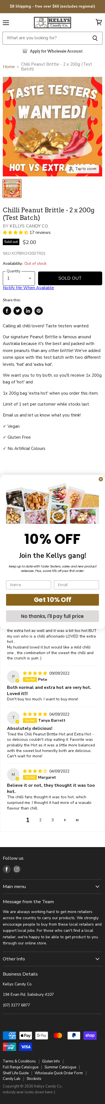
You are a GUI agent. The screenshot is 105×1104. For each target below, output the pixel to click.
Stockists (34, 1078)
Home (9, 67)
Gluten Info (51, 1061)
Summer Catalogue (60, 1067)
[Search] (95, 38)
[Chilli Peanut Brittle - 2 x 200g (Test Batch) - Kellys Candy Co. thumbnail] (12, 188)
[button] (16, 232)
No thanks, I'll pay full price (52, 616)
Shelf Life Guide (16, 1073)
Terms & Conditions (19, 1061)
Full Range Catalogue (20, 1067)
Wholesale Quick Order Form (59, 1073)
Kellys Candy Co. (29, 226)
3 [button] (53, 820)
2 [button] (40, 820)
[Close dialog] (101, 479)
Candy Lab (11, 1078)
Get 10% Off (52, 599)
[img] (35, 673)
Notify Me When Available (28, 288)
